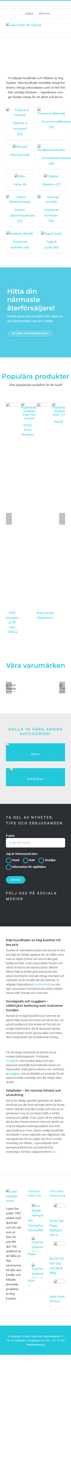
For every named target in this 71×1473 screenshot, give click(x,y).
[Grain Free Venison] (29, 404)
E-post (10, 835)
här (53, 1151)
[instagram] (24, 912)
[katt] (35, 744)
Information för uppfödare (29, 867)
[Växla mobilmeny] (63, 29)
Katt (35, 754)
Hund (15, 860)
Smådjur (35, 779)
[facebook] (8, 912)
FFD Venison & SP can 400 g (12, 622)
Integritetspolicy (35, 1344)
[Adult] (60, 404)
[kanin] (35, 769)
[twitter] (16, 912)
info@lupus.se (35, 1340)
